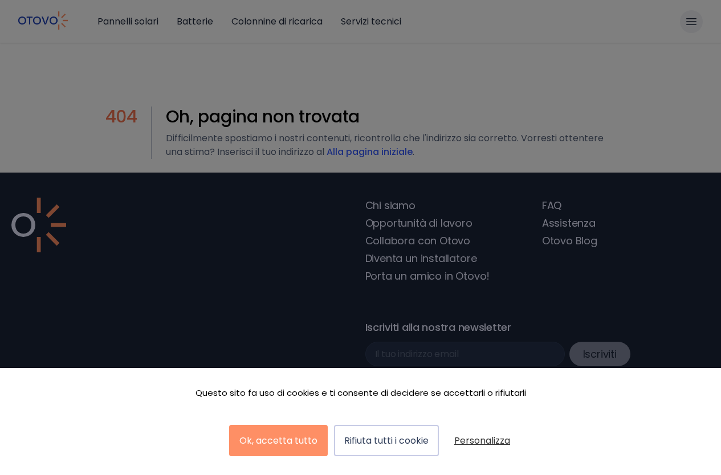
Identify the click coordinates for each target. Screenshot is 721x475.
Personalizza (482, 440)
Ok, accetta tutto (278, 440)
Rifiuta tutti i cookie (386, 440)
